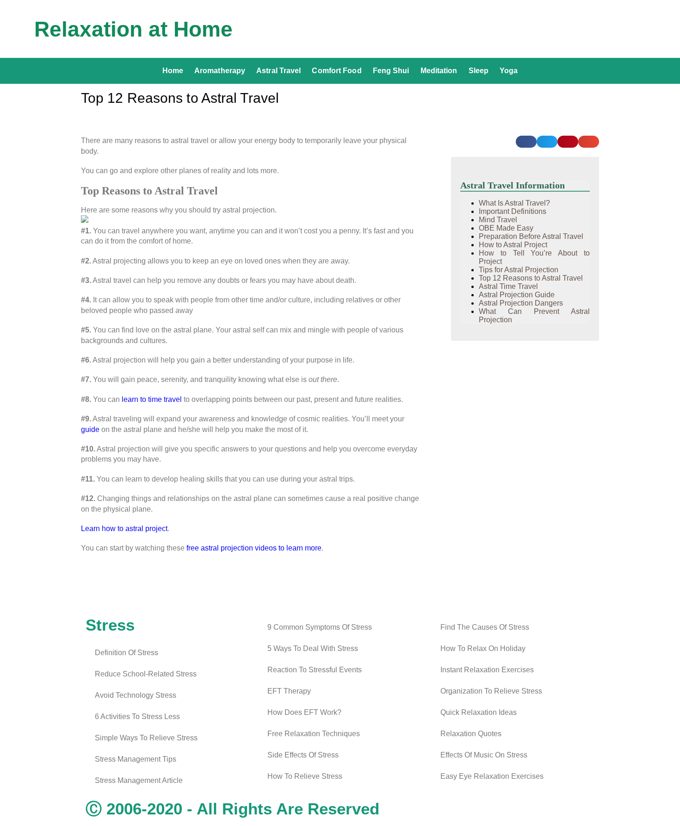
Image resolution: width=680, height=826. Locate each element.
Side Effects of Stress (303, 755)
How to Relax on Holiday (482, 648)
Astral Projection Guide (517, 295)
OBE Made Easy (506, 228)
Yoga (509, 71)
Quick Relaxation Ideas (478, 712)
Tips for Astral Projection (518, 270)
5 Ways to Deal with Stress (312, 648)
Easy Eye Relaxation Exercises (492, 776)
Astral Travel (278, 71)
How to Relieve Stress (304, 776)
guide (90, 429)
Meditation (438, 71)
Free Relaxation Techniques (313, 734)
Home (172, 71)
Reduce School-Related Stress (146, 674)
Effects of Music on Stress (483, 755)
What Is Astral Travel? (514, 203)
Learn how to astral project (124, 528)
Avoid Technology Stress (135, 695)
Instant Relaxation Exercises (487, 670)
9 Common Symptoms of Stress (319, 627)
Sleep (479, 71)
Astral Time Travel (508, 286)
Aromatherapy (219, 71)
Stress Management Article (139, 780)
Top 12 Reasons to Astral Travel (531, 278)
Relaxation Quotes (470, 734)
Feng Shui (391, 71)
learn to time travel (152, 399)
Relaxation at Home (133, 29)
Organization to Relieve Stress (491, 691)
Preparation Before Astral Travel (531, 236)
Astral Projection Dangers (521, 303)
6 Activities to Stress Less (137, 716)
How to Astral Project (513, 245)
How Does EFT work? (304, 712)
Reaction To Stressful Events (314, 670)
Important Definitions (512, 211)
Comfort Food (336, 71)
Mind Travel (498, 220)
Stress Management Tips (135, 759)
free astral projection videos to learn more (253, 548)
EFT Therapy (289, 691)
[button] (526, 142)
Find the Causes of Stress (484, 627)
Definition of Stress (126, 653)
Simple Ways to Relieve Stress (146, 738)
